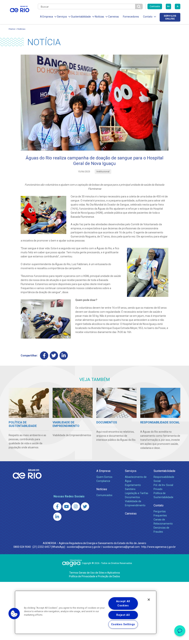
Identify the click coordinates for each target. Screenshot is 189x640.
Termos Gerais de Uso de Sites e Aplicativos (94, 572)
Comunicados (104, 495)
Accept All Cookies (123, 603)
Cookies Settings (123, 624)
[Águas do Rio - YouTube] (66, 506)
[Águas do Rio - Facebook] (57, 506)
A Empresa (103, 471)
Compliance (103, 480)
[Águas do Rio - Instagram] (76, 506)
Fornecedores (131, 16)
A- (178, 6)
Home (12, 28)
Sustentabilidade (164, 471)
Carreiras (113, 16)
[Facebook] (44, 355)
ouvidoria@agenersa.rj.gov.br (84, 546)
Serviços (130, 471)
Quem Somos (104, 476)
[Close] (149, 600)
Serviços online (170, 17)
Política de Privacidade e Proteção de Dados (94, 576)
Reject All (123, 615)
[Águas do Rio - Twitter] (85, 506)
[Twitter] (54, 355)
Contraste (155, 6)
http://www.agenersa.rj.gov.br (158, 546)
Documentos (132, 497)
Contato (159, 505)
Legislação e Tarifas (136, 493)
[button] (14, 614)
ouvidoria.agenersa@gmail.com (121, 546)
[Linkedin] (64, 355)
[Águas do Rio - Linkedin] (57, 517)
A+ (168, 6)
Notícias (21, 28)
